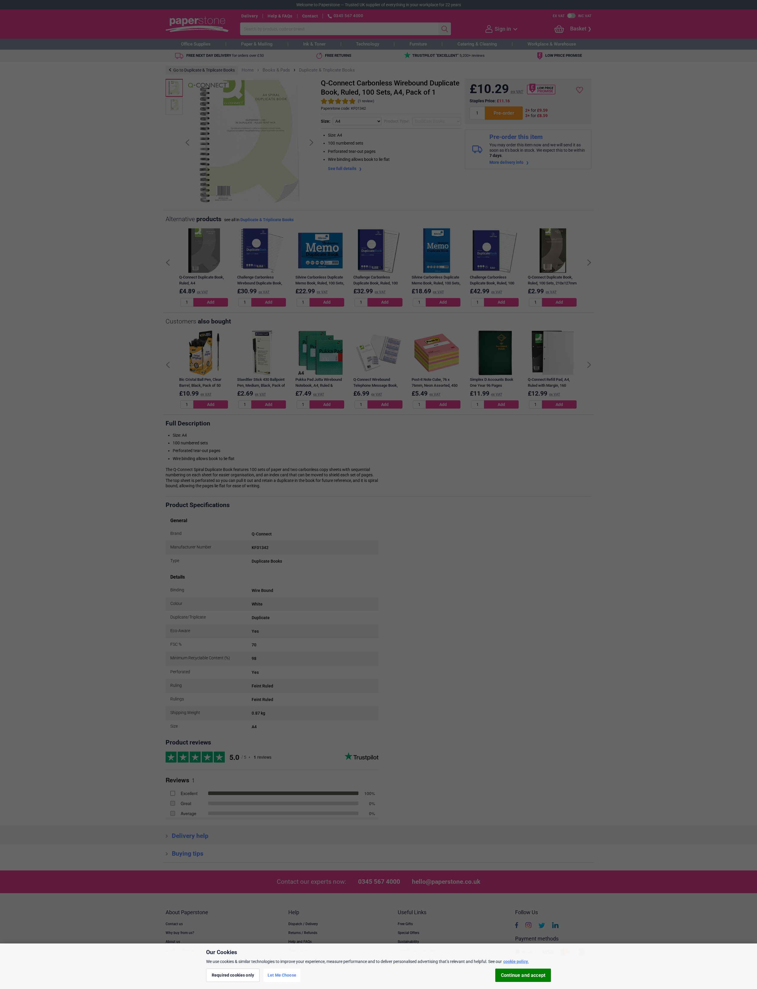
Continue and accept (523, 975)
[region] (378, 966)
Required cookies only (233, 975)
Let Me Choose (282, 975)
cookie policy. (516, 961)
